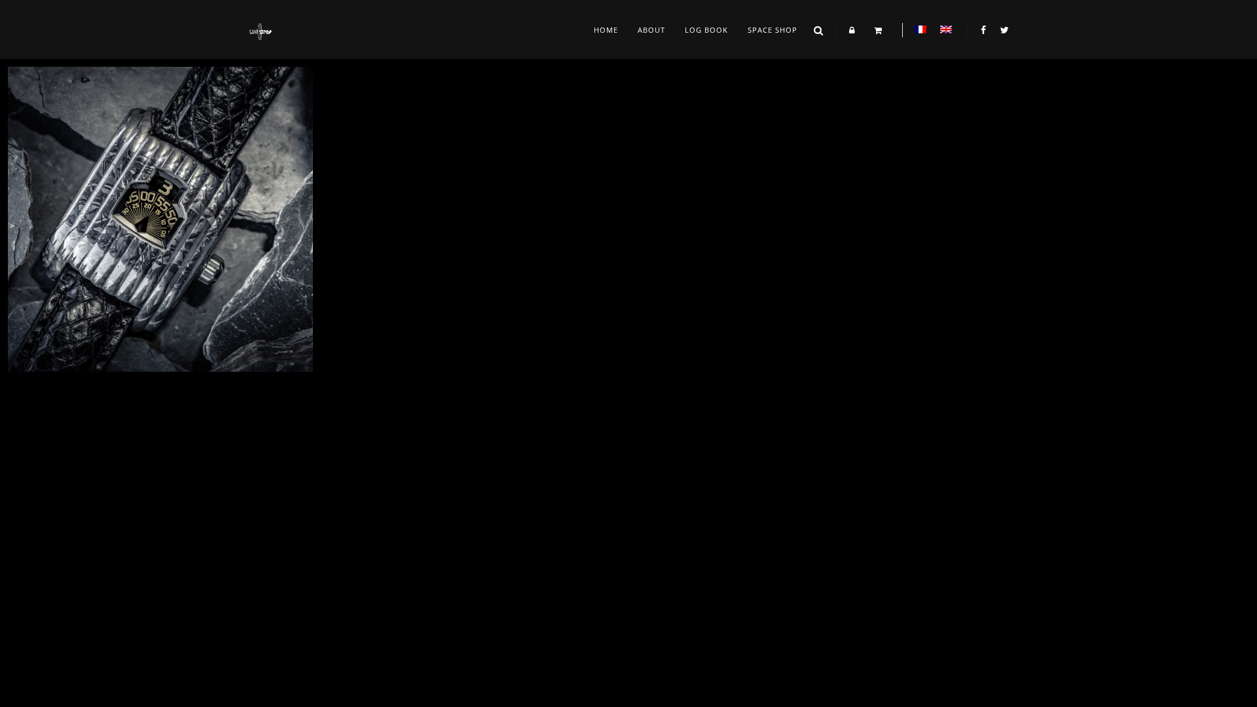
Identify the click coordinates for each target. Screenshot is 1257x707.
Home (606, 30)
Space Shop (772, 30)
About (651, 30)
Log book (706, 30)
